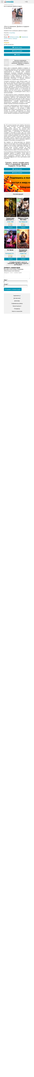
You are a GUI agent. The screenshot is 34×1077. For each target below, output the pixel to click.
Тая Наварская (23, 221)
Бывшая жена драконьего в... (10, 219)
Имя (6, 280)
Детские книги (17, 298)
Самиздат (14, 38)
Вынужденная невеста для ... (23, 250)
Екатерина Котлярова (11, 253)
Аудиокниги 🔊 (17, 295)
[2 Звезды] (5, 42)
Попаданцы (17, 308)
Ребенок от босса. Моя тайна (23, 219)
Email (6, 284)
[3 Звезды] (6, 42)
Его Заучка (10, 250)
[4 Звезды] (7, 42)
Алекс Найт (10, 221)
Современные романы (17, 303)
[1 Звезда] (4, 42)
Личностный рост (17, 306)
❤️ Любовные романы (13, 37)
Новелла (9, 38)
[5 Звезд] (8, 42)
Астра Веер (12, 32)
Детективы (17, 300)
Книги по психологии (17, 311)
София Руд (23, 253)
